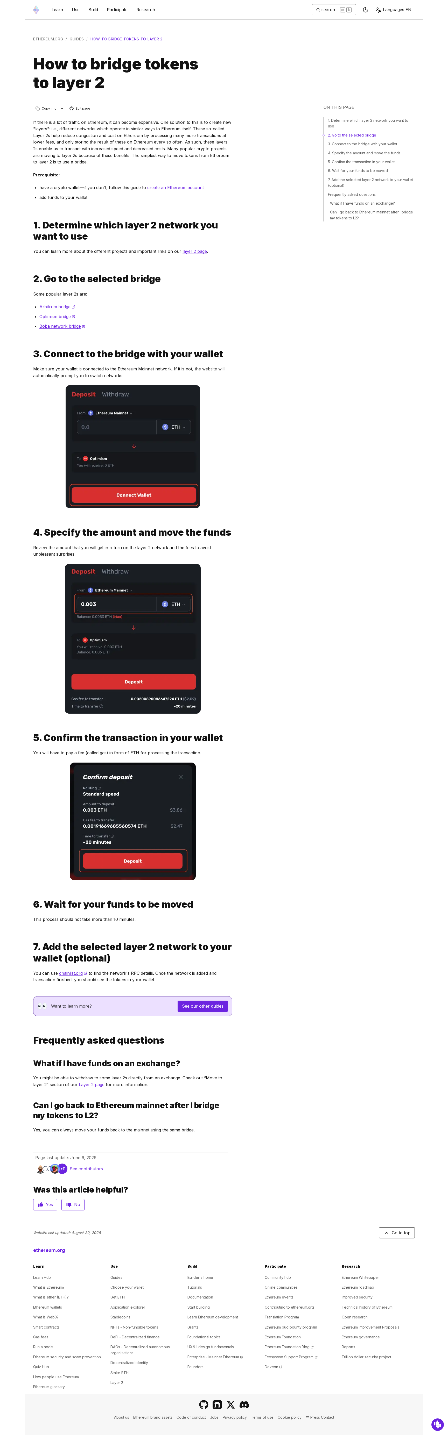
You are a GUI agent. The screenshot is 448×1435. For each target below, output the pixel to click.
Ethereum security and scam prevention (67, 1357)
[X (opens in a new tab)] (230, 1404)
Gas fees (40, 1337)
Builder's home (200, 1277)
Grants (192, 1327)
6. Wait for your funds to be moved (358, 170)
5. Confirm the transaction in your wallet (361, 162)
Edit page (80, 108)
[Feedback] (437, 1424)
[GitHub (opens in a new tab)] (203, 1404)
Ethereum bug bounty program (291, 1327)
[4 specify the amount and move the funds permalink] (31, 532)
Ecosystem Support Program (291, 1357)
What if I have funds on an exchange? (362, 203)
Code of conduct (191, 1417)
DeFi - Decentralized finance (135, 1337)
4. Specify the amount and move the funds (364, 153)
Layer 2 (116, 1382)
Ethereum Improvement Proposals (370, 1327)
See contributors (86, 1168)
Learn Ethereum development (212, 1317)
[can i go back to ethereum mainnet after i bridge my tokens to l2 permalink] (31, 1110)
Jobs (214, 1417)
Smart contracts (46, 1327)
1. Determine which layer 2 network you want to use (368, 123)
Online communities (281, 1287)
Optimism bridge (57, 316)
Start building (198, 1307)
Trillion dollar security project (366, 1357)
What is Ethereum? (49, 1287)
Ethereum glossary (49, 1386)
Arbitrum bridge (57, 306)
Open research (355, 1317)
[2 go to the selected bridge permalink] (31, 278)
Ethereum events (279, 1297)
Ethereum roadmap (358, 1287)
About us (121, 1417)
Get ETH (117, 1297)
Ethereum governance (361, 1337)
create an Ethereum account (175, 187)
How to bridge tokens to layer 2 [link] (126, 39)
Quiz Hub (41, 1367)
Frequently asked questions (352, 194)
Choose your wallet (127, 1287)
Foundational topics (204, 1337)
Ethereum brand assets (152, 1417)
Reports (348, 1347)
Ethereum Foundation (283, 1337)
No (77, 1204)
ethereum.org (48, 39)
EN (397, 9)
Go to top (401, 1232)
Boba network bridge (62, 326)
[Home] (36, 9)
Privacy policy (235, 1417)
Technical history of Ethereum (367, 1307)
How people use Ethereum (56, 1377)
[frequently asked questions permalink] (31, 1040)
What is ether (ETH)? (51, 1297)
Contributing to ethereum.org (289, 1307)
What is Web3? (46, 1317)
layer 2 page (195, 251)
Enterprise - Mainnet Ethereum (215, 1357)
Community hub (278, 1277)
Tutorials (194, 1287)
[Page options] (62, 108)
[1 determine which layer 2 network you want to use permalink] (31, 231)
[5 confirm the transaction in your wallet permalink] (31, 737)
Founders (195, 1367)
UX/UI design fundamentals (210, 1347)
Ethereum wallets (47, 1307)
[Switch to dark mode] (365, 9)
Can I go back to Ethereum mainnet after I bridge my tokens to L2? (371, 215)
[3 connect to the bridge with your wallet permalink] (31, 354)
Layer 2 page (91, 1084)
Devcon (273, 1367)
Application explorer (127, 1307)
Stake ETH (119, 1373)
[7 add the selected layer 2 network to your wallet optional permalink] (31, 952)
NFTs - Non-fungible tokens (134, 1327)
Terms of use (262, 1417)
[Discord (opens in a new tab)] (244, 1404)
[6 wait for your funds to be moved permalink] (31, 904)
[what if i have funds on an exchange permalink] (31, 1063)
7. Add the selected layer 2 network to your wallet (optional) (370, 182)
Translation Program (282, 1317)
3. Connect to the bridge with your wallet (362, 144)
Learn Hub (42, 1277)
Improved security (357, 1297)
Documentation (200, 1297)
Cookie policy (290, 1417)
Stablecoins (120, 1317)
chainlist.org (73, 973)
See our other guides (202, 1006)
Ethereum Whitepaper (360, 1277)
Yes (49, 1204)
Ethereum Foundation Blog (289, 1347)
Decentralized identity (129, 1362)
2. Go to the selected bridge (352, 135)
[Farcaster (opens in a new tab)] (217, 1404)
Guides (77, 39)
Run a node (43, 1347)
